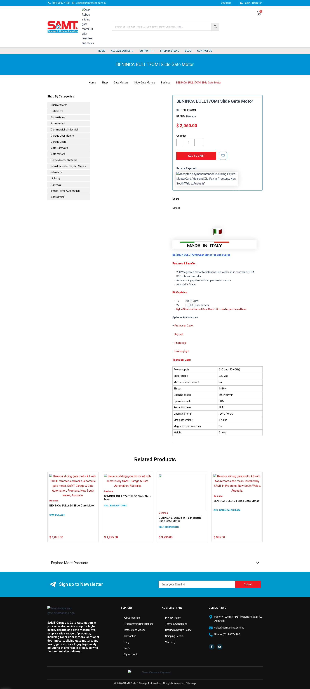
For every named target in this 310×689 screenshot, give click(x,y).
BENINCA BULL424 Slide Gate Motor (236, 501)
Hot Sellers (56, 111)
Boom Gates (57, 117)
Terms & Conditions (176, 623)
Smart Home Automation (65, 190)
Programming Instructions (139, 623)
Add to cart (196, 155)
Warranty (170, 642)
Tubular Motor (58, 105)
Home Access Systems (63, 160)
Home (92, 82)
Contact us (130, 636)
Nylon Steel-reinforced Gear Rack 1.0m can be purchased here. (211, 309)
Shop (105, 82)
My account (130, 654)
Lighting (55, 178)
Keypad (179, 334)
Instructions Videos (134, 630)
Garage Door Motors (62, 135)
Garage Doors (58, 141)
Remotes (55, 184)
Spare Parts (57, 196)
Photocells (180, 342)
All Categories (132, 617)
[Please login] (223, 156)
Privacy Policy (173, 617)
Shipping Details (174, 636)
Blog (126, 642)
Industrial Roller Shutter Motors (68, 166)
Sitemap (191, 683)
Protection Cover (184, 325)
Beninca (165, 82)
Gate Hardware (59, 147)
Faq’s (127, 648)
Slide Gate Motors (144, 82)
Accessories (57, 123)
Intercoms (56, 172)
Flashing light (182, 351)
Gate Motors (121, 82)
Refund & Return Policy (178, 630)
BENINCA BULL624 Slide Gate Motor (72, 505)
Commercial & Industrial (64, 129)
